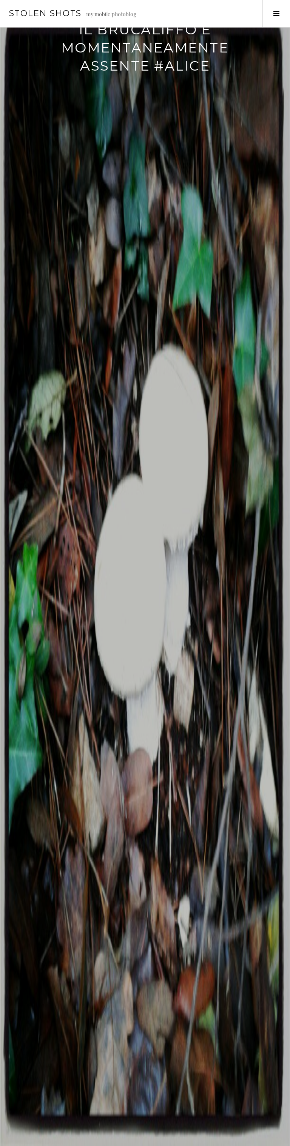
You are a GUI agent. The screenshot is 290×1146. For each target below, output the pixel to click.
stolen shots (45, 13)
